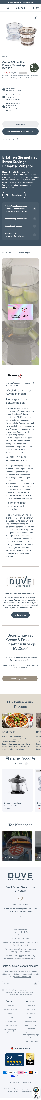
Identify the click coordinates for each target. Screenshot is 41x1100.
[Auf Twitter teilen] (13, 139)
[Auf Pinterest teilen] (17, 139)
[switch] (36, 1096)
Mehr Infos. (34, 78)
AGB (30, 1018)
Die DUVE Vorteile (10, 1010)
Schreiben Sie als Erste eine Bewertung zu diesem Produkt (20, 666)
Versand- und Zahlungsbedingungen (31, 1034)
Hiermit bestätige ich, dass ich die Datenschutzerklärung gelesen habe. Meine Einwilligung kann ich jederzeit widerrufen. (19, 992)
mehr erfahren (20, 615)
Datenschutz (31, 1010)
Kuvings (5, 56)
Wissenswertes (8, 15)
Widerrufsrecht (30, 1022)
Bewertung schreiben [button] (20, 678)
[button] (20, 666)
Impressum (31, 1014)
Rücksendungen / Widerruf (10, 1031)
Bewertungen (24, 15)
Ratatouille (8, 731)
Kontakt (10, 1014)
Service (10, 1018)
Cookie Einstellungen (30, 1041)
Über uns (10, 1006)
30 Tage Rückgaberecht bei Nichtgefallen (20, 2)
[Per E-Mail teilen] (21, 139)
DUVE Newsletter (10, 1026)
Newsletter (31, 1006)
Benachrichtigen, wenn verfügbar (20, 131)
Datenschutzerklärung (22, 977)
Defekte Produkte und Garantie (30, 1027)
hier (20, 956)
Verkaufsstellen (10, 1022)
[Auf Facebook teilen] (10, 139)
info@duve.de (23, 945)
